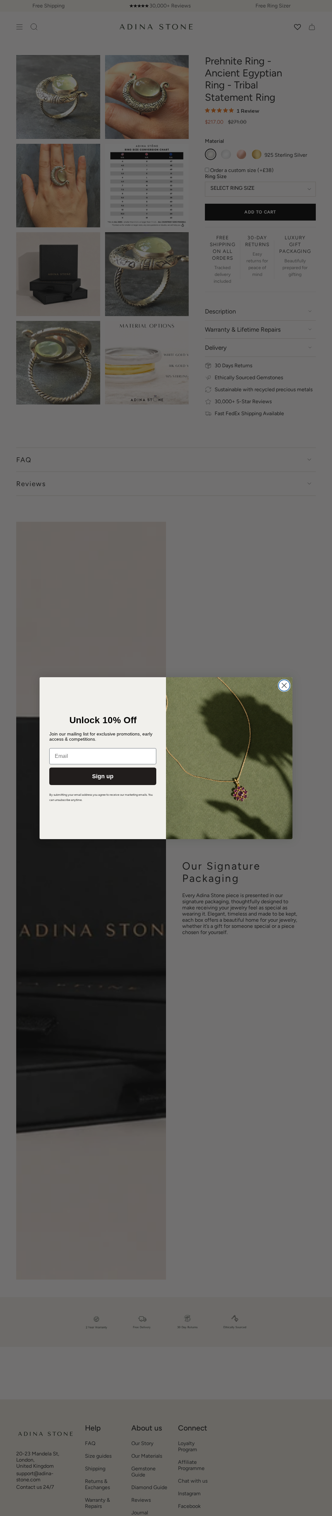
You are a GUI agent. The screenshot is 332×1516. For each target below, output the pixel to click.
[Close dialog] (284, 685)
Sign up (102, 776)
